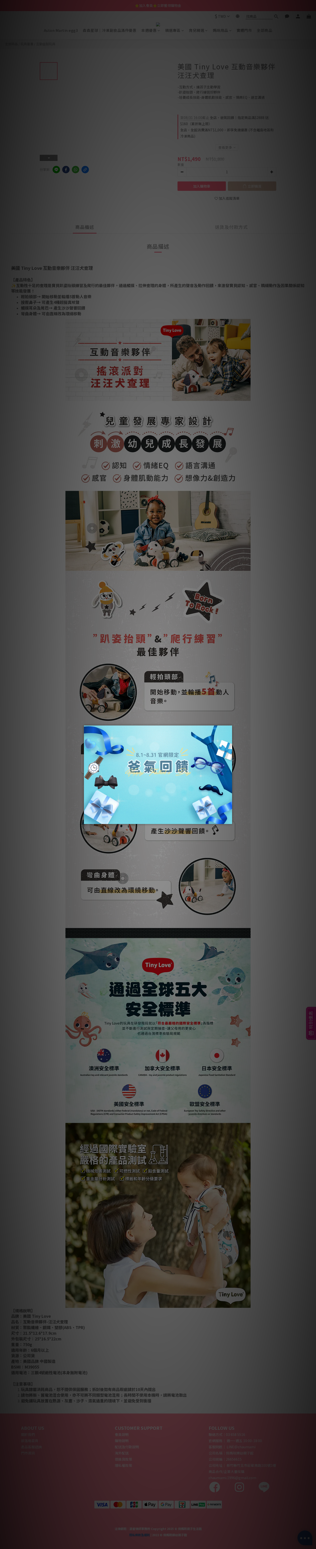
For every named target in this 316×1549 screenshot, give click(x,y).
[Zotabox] (229, 819)
